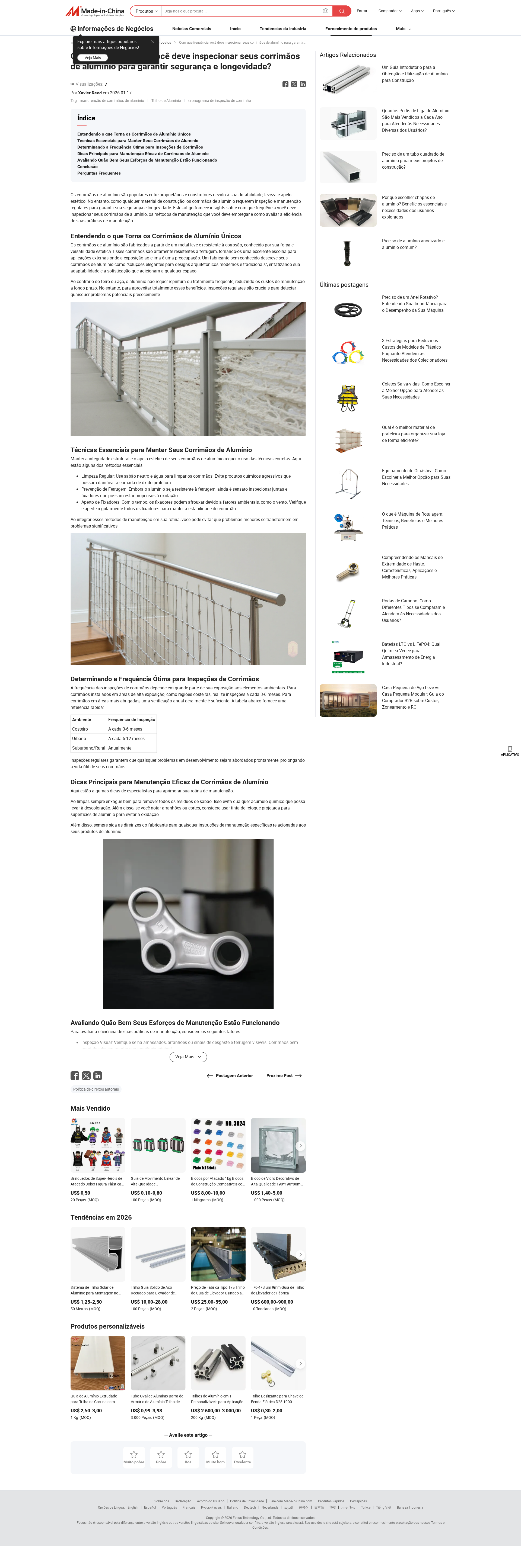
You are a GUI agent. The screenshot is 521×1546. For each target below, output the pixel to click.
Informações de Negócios (115, 29)
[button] (325, 10)
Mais (401, 28)
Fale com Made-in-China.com (290, 1501)
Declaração (183, 1501)
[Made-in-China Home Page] (94, 11)
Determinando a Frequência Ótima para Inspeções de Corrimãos (140, 147)
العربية (288, 1507)
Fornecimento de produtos (351, 28)
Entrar (362, 10)
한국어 (304, 1507)
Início (235, 28)
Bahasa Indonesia (410, 1507)
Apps (415, 10)
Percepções (358, 1501)
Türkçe (365, 1507)
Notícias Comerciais (191, 28)
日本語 (319, 1507)
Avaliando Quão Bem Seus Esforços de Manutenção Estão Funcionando (147, 160)
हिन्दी (333, 1507)
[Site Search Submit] (341, 11)
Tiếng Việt (383, 1507)
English (133, 1507)
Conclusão (87, 166)
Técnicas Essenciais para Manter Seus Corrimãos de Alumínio (137, 140)
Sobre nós (161, 1501)
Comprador (388, 10)
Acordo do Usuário (210, 1501)
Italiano (232, 1507)
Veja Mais (93, 57)
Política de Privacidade (247, 1501)
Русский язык (211, 1507)
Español (150, 1507)
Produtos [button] (144, 11)
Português (169, 1507)
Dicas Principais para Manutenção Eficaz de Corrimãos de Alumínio (143, 153)
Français (189, 1507)
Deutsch (250, 1507)
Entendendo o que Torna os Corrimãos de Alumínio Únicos (134, 134)
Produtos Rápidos (331, 1501)
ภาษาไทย (348, 1507)
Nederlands (270, 1507)
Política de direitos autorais (96, 1089)
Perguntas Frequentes (99, 173)
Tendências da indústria (283, 28)
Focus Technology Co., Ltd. (252, 1517)
